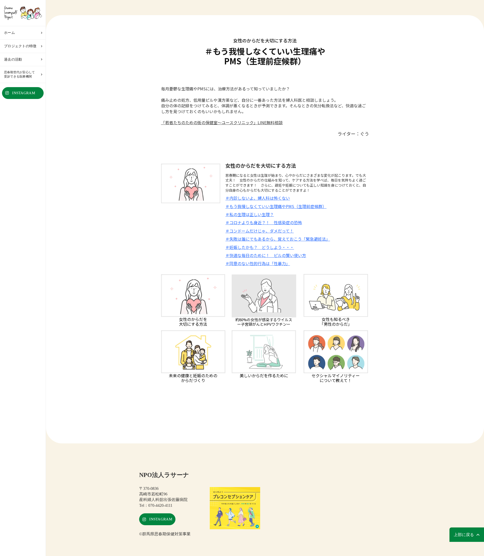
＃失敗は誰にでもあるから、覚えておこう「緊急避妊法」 (277, 239)
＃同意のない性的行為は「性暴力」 (257, 263)
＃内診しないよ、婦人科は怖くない (257, 198)
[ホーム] (23, 13)
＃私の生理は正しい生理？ (249, 214)
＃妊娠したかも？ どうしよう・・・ (259, 247)
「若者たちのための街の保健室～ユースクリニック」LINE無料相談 (222, 122)
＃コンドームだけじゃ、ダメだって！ (259, 231)
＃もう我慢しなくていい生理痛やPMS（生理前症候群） (275, 206)
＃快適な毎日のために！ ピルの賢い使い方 (265, 255)
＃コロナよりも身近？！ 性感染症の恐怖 (263, 222)
